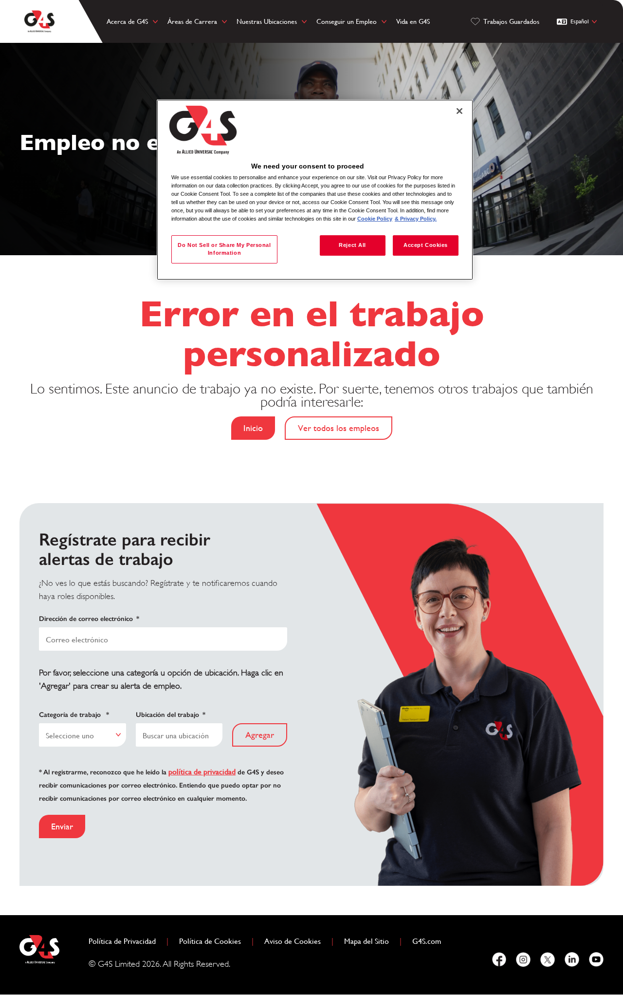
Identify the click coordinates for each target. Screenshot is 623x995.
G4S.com (430, 941)
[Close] (459, 111)
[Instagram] (523, 959)
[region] (315, 189)
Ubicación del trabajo (170, 715)
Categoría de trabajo (74, 715)
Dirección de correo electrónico (89, 619)
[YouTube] (596, 959)
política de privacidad (202, 771)
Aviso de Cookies (292, 941)
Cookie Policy (374, 219)
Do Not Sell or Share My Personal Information (224, 249)
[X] (547, 959)
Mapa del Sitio (366, 941)
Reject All (352, 245)
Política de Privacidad (126, 941)
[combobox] (82, 735)
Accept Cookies (425, 245)
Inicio (253, 428)
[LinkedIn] (572, 959)
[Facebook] (499, 959)
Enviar (62, 826)
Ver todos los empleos (338, 428)
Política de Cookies (214, 941)
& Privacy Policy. (416, 219)
